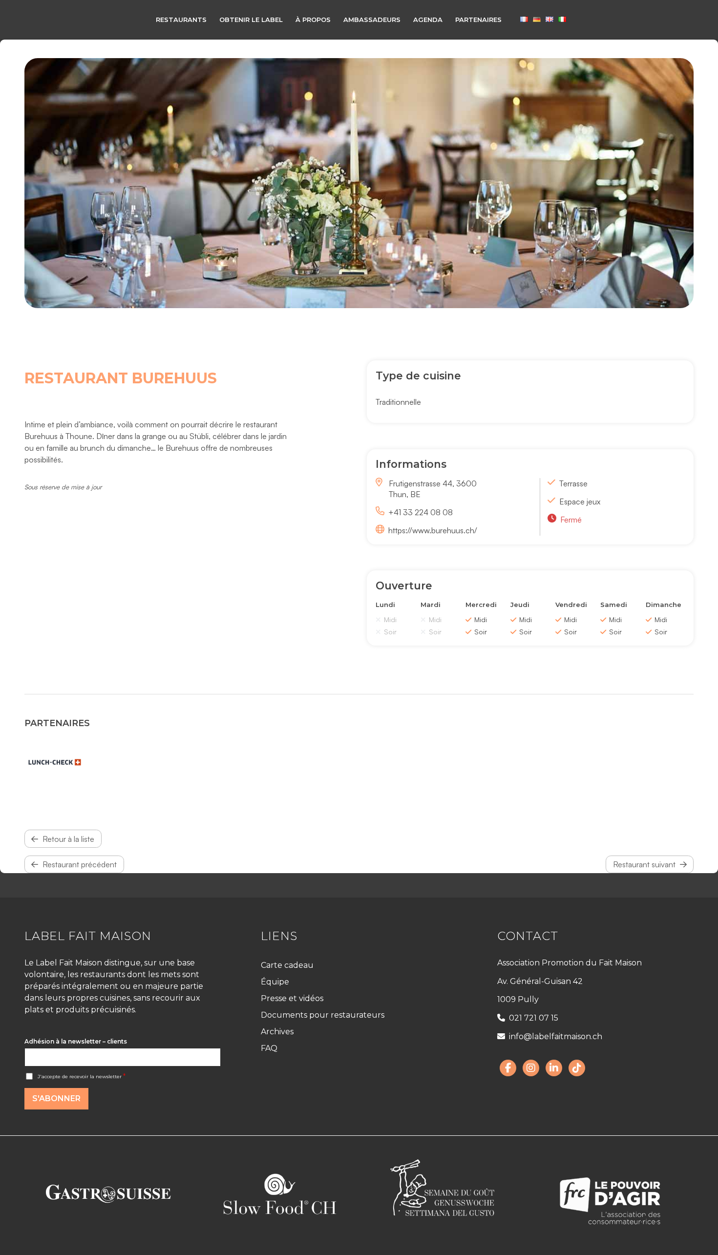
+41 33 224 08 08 (420, 512)
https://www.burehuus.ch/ (432, 530)
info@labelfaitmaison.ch (555, 1036)
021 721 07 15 (533, 1018)
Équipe (275, 981)
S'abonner (56, 1098)
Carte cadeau (287, 965)
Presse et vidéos (292, 998)
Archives (277, 1031)
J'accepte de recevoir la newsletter (82, 1076)
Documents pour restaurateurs (322, 1015)
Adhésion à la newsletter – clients (75, 1041)
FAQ (269, 1048)
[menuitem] (181, 19)
